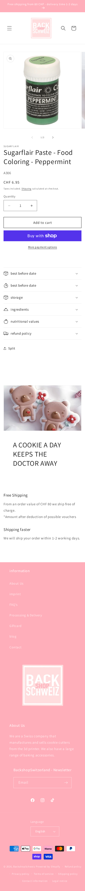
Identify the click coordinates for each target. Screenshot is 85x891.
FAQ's (13, 604)
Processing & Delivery (25, 615)
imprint (15, 594)
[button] (9, 28)
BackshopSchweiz (24, 866)
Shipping (26, 188)
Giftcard (15, 626)
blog (12, 636)
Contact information (35, 881)
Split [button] (11, 348)
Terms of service (44, 873)
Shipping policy (68, 873)
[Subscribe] (66, 782)
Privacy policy (20, 873)
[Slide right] (53, 137)
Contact (15, 647)
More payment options (42, 247)
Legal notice (59, 881)
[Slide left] (32, 137)
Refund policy (73, 866)
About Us (16, 583)
